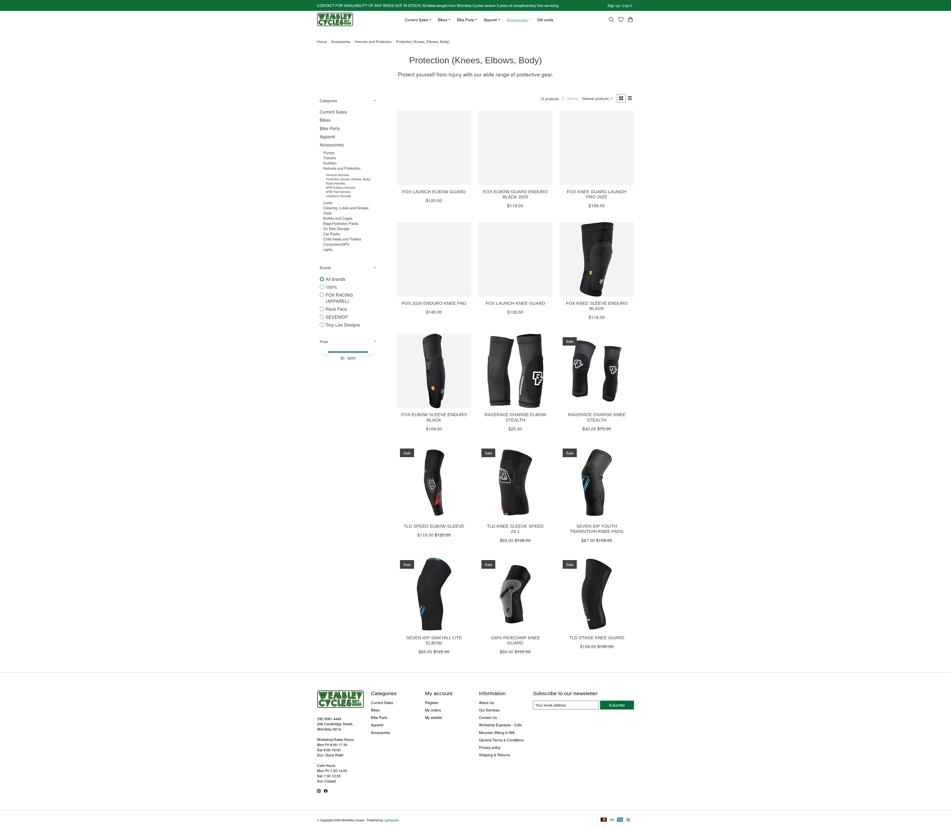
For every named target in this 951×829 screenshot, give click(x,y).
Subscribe (617, 705)
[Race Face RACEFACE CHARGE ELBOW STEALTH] (515, 371)
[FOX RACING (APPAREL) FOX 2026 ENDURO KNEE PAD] (434, 259)
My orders (433, 709)
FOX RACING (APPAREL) (339, 298)
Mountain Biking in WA (497, 732)
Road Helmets (335, 183)
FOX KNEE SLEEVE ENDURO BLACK (597, 306)
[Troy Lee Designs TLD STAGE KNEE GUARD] (596, 594)
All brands (335, 279)
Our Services (489, 709)
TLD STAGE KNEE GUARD (596, 637)
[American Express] (620, 820)
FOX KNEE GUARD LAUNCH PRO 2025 (596, 194)
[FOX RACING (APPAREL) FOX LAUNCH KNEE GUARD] (515, 259)
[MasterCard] (604, 820)
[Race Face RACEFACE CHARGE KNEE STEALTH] (596, 371)
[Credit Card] (628, 820)
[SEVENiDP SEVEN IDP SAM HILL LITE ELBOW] (434, 594)
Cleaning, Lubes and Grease (346, 207)
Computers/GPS (336, 244)
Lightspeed (391, 820)
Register (431, 702)
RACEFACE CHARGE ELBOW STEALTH (515, 417)
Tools (327, 212)
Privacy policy (490, 747)
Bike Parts (330, 128)
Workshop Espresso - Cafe (500, 724)
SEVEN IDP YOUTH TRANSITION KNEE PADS (596, 529)
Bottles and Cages (337, 218)
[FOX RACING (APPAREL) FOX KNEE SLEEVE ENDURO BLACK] (596, 259)
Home (322, 41)
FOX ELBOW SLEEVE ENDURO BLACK (434, 417)
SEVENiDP (337, 317)
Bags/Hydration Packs (340, 223)
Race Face (336, 309)
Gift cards (545, 19)
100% (331, 287)
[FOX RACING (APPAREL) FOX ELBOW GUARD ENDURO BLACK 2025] (515, 148)
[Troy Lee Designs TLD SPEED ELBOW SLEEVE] (434, 482)
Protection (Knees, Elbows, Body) (348, 179)
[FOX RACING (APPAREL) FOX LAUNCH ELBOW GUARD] (434, 148)
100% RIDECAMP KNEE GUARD (515, 640)
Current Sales (333, 112)
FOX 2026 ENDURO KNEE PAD (434, 303)
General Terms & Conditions (501, 739)
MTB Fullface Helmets (340, 187)
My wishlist (433, 717)
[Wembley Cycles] (335, 19)
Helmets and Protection (373, 41)
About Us (486, 702)
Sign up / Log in (620, 5)
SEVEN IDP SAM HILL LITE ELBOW (434, 640)
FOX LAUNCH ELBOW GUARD (434, 191)
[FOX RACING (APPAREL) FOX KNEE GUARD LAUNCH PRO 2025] (596, 148)
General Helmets (337, 175)
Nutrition (330, 163)
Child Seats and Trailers (342, 238)
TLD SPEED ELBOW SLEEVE (434, 526)
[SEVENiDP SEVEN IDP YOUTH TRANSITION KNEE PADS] (596, 482)
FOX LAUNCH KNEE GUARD (515, 303)
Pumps (328, 152)
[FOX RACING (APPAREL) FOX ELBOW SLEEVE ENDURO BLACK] (434, 371)
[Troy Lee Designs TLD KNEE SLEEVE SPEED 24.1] (515, 482)
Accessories (340, 41)
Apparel (327, 136)
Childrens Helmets (338, 196)
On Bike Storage (336, 228)
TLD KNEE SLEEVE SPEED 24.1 (515, 529)
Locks (327, 202)
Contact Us (488, 717)
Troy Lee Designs (343, 325)
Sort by (573, 98)
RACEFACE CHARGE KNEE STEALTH (597, 417)
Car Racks (331, 233)
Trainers (329, 157)
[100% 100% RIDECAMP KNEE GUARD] (515, 594)
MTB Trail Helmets (338, 191)
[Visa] (612, 820)
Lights (328, 249)
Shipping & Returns (494, 754)
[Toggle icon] (611, 19)
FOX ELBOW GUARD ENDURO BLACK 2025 (515, 194)
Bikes (325, 120)
